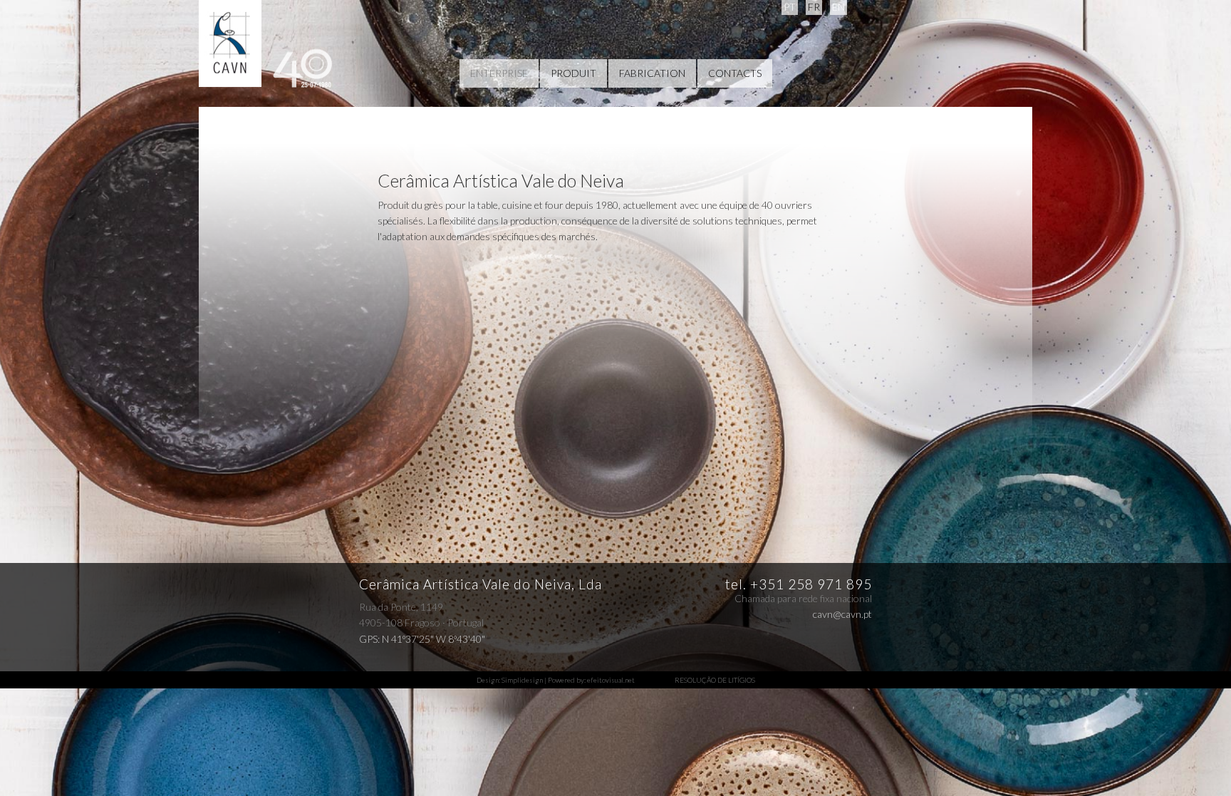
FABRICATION (652, 73)
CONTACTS (735, 73)
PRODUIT (573, 73)
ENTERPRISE (499, 73)
